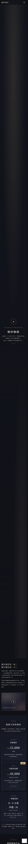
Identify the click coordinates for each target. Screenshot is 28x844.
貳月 (5, 2)
